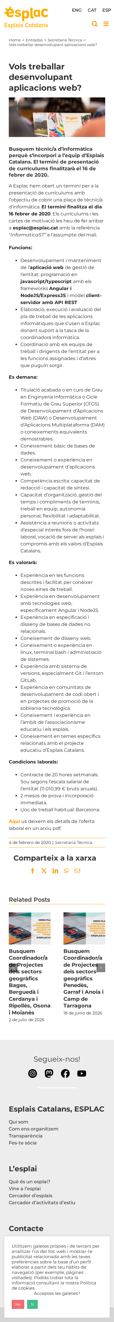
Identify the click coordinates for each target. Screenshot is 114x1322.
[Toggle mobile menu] (106, 24)
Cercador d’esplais (30, 1195)
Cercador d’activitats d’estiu (42, 1202)
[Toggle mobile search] (95, 24)
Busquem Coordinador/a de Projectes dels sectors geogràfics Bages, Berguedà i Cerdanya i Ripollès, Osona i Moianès (29, 928)
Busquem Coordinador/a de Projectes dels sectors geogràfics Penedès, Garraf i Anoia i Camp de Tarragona (84, 928)
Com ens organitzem (33, 1129)
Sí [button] (32, 1304)
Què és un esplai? (29, 1181)
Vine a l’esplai (25, 1188)
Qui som (18, 1122)
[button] (13, 967)
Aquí (14, 821)
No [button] (18, 1304)
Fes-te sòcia (23, 1143)
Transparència (26, 1136)
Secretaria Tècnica (73, 842)
